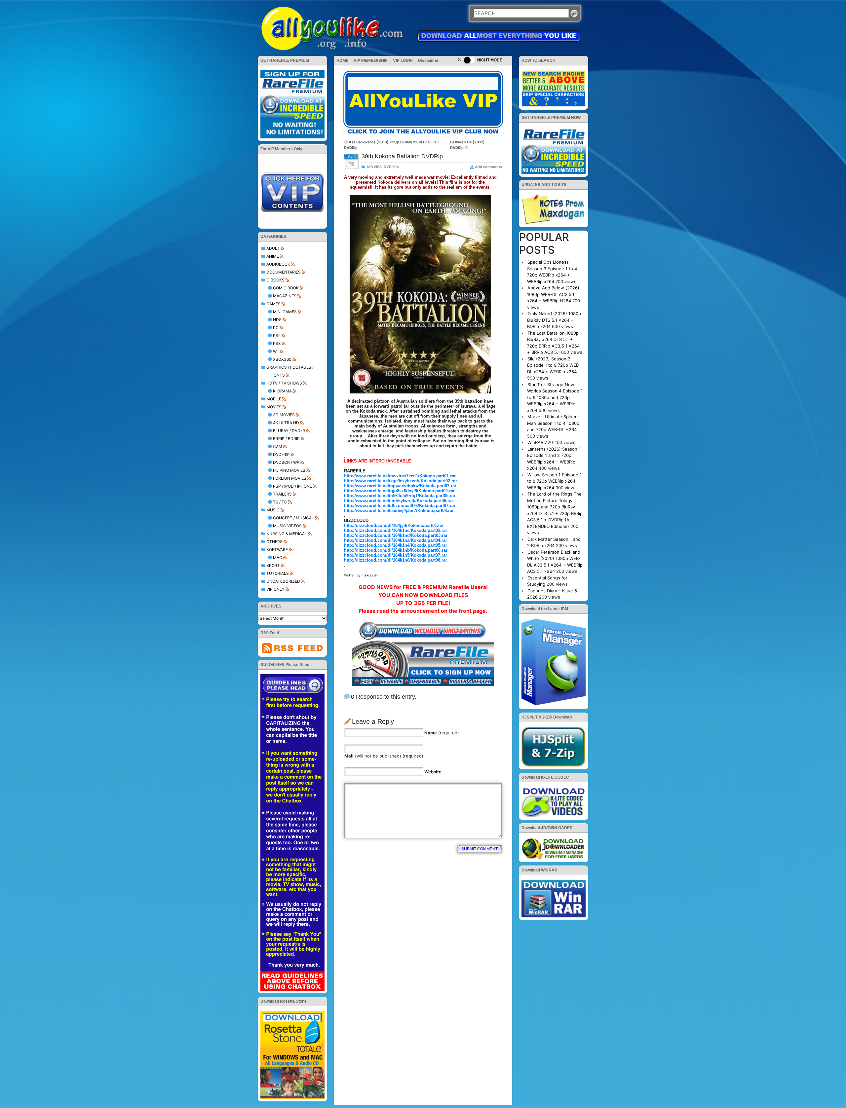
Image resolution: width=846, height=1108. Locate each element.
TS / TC (280, 501)
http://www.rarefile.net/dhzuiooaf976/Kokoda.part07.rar (399, 505)
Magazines (284, 295)
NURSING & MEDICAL (286, 533)
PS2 (277, 335)
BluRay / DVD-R (289, 430)
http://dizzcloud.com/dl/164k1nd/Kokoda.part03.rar (395, 535)
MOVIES (274, 406)
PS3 (277, 343)
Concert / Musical (293, 517)
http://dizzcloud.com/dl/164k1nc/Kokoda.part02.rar (395, 530)
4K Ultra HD (286, 422)
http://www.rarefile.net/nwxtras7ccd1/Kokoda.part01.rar (400, 475)
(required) (441, 732)
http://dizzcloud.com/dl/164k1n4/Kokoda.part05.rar (395, 545)
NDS (277, 319)
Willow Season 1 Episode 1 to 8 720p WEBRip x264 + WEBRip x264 (554, 481)
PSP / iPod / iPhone (292, 486)
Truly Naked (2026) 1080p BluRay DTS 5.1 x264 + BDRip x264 (554, 320)
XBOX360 (282, 359)
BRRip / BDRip (286, 438)
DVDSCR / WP (286, 462)
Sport (273, 565)
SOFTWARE (277, 549)
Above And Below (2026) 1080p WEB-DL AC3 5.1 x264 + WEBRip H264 (553, 294)
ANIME (272, 256)
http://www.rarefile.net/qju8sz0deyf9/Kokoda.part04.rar (399, 490)
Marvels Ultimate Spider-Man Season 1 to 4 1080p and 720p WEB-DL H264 (553, 423)
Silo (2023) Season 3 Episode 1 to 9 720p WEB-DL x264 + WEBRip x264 (554, 365)
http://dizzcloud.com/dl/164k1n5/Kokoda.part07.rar (395, 555)
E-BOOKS (275, 279)
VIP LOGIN (403, 60)
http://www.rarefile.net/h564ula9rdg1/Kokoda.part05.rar (399, 495)
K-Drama (282, 390)
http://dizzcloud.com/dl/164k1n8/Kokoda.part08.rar (395, 560)
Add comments (488, 167)
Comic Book (286, 287)
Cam (277, 446)
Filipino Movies (289, 470)
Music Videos (287, 525)
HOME (342, 60)
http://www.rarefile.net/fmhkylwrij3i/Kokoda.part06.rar (398, 500)
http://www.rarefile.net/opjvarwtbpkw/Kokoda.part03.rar (400, 485)
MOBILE (273, 398)
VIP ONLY (275, 589)
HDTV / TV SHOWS (284, 383)
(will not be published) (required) (383, 755)
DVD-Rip (281, 454)
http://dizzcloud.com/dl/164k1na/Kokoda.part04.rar (395, 540)
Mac (277, 557)
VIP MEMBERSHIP (371, 60)
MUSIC (273, 509)
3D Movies (284, 414)
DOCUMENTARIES (283, 272)
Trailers (282, 494)
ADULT (273, 248)
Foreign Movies (289, 478)
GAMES (273, 303)
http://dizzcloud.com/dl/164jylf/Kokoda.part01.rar (394, 525)
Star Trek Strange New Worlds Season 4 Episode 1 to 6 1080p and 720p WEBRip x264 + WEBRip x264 (555, 397)
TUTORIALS (277, 573)
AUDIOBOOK (278, 264)
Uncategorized (283, 581)
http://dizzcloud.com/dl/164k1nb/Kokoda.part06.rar (395, 550)
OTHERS (274, 541)
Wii (276, 351)
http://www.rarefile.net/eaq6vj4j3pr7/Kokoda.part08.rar (399, 510)
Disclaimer (428, 60)
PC (276, 327)
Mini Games (285, 311)
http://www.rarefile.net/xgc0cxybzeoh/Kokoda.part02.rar (400, 480)
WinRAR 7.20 (540, 442)
